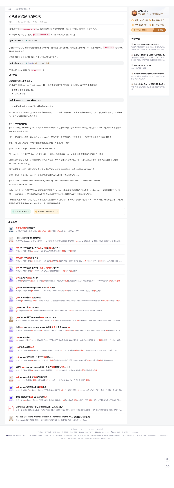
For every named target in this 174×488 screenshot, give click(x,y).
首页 (9, 9)
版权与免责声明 (163, 435)
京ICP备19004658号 (35, 435)
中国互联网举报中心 (128, 435)
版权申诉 (63, 438)
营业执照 (80, 438)
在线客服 (116, 432)
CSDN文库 (90, 429)
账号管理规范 (152, 435)
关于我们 (39, 432)
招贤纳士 (48, 432)
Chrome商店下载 (141, 435)
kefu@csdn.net (103, 432)
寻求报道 (65, 432)
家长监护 (105, 435)
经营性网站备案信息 (70, 435)
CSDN (82, 429)
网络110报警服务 (114, 435)
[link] (9, 9)
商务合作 (56, 432)
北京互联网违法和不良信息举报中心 (89, 435)
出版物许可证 (72, 438)
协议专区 (73, 432)
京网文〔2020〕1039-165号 (53, 435)
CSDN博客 (99, 429)
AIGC (35, 22)
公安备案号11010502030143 (17, 435)
